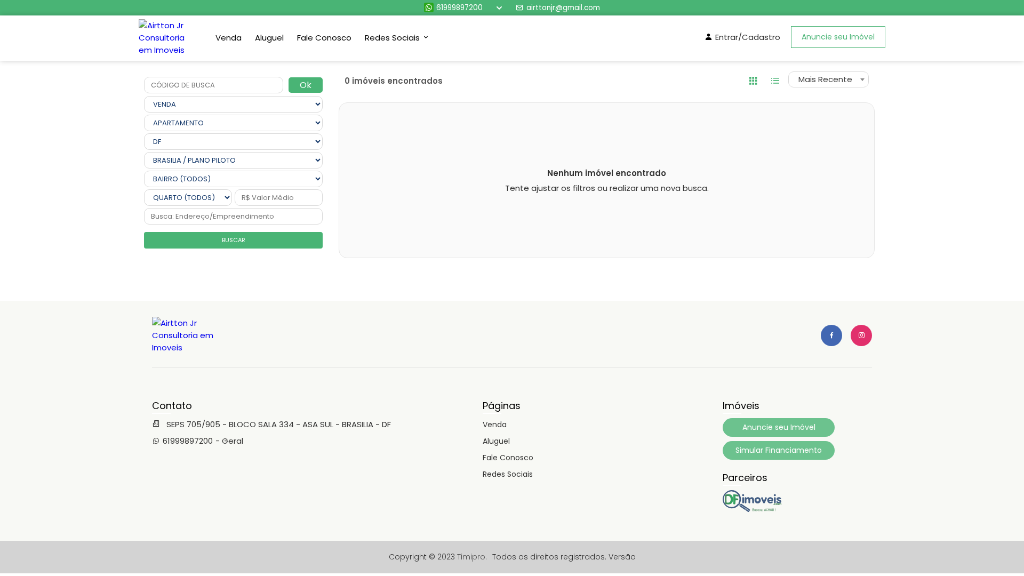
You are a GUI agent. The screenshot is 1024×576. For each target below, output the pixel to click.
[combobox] (828, 79)
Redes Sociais (508, 474)
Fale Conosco (324, 37)
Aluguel (269, 37)
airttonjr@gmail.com (563, 8)
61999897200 (459, 8)
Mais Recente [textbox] (825, 79)
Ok (305, 85)
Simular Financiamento (778, 450)
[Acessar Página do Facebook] (831, 335)
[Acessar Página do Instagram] (861, 335)
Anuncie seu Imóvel (838, 36)
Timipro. (472, 556)
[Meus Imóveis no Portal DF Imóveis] (752, 509)
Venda (228, 37)
